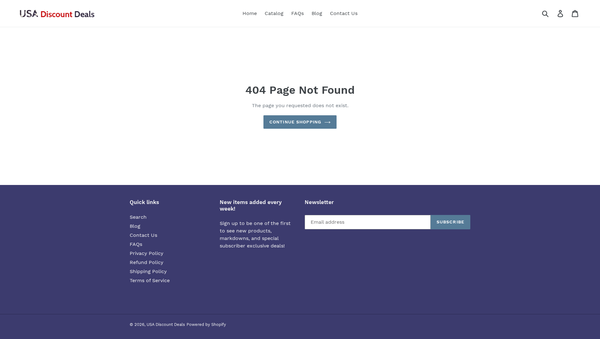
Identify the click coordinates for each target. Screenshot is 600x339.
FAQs (136, 244)
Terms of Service (150, 280)
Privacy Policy (146, 253)
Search (138, 217)
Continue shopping (295, 121)
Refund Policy (146, 262)
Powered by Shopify (206, 324)
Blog (135, 226)
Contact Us (143, 235)
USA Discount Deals (166, 324)
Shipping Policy (148, 271)
